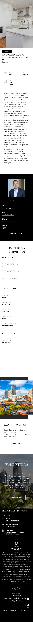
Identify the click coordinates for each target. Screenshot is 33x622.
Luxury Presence (16, 601)
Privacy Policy (25, 610)
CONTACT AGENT (16, 233)
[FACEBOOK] (14, 588)
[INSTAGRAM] (19, 588)
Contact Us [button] (16, 497)
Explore (16, 443)
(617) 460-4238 (8, 215)
